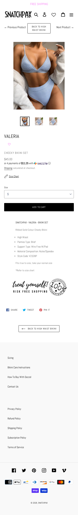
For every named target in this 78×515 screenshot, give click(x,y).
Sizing (10, 357)
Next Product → (65, 27)
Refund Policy (14, 418)
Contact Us (13, 386)
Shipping (8, 168)
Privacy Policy (14, 409)
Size (6, 187)
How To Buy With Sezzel (19, 377)
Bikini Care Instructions (19, 367)
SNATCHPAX (43, 502)
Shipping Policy (15, 428)
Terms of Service (16, 447)
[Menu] (71, 15)
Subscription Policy (17, 437)
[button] (39, 163)
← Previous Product (15, 27)
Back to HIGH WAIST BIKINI (39, 28)
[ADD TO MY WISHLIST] (9, 144)
